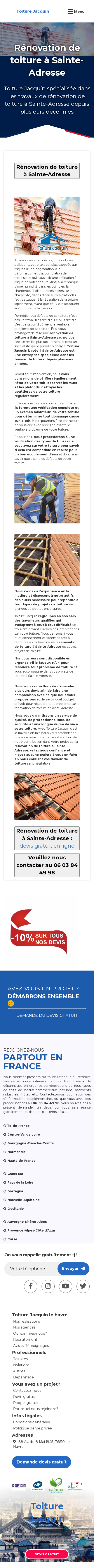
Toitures (20, 1359)
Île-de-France (18, 1126)
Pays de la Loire (20, 1182)
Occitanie (15, 1209)
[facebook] (30, 1286)
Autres (19, 1371)
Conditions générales (31, 1422)
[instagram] (48, 1286)
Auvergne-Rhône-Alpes (27, 1222)
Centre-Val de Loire (23, 1134)
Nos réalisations (26, 1321)
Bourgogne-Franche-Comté (30, 1143)
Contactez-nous (27, 1390)
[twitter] (83, 1286)
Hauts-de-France (21, 1161)
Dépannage (23, 1377)
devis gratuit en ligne (47, 846)
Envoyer (71, 1268)
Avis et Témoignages (31, 1346)
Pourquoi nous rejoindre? (35, 1409)
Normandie (16, 1152)
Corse (12, 1239)
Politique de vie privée (32, 1428)
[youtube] (65, 1286)
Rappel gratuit (26, 1403)
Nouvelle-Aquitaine (23, 1200)
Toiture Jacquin (32, 11)
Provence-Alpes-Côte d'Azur (31, 1230)
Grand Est (15, 1174)
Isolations (21, 1365)
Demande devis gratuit (41, 1462)
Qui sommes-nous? (30, 1333)
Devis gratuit (24, 1397)
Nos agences (24, 1327)
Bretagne (15, 1191)
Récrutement (25, 1339)
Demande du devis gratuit (47, 1015)
